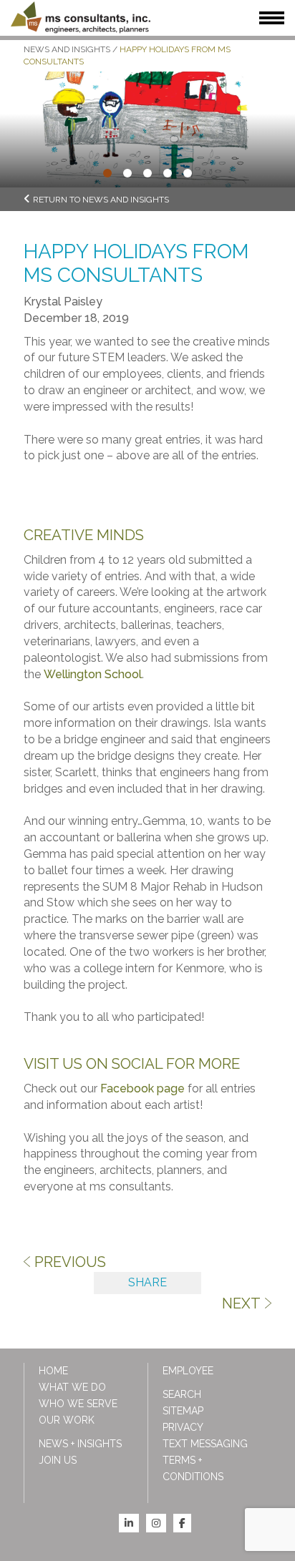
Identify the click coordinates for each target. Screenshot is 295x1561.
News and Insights (67, 49)
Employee (188, 1370)
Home (53, 1370)
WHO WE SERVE (78, 1403)
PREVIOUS (70, 1262)
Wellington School (93, 674)
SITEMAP (183, 1410)
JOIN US (58, 1460)
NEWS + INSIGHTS (80, 1443)
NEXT (241, 1303)
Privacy (183, 1427)
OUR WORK (67, 1420)
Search (182, 1394)
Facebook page (142, 1088)
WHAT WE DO (72, 1387)
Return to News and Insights (101, 200)
